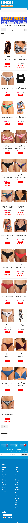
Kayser (16, 502)
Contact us (17, 482)
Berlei (16, 500)
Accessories (5, 473)
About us (4, 482)
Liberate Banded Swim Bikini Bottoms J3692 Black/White (7, 326)
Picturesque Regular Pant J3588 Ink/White (7, 89)
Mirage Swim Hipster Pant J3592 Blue (7, 384)
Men (16, 467)
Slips (3, 476)
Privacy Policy (17, 456)
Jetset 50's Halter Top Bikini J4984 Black (20, 236)
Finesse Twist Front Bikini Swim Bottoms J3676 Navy (7, 207)
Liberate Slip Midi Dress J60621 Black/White (21, 326)
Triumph (17, 499)
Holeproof (17, 506)
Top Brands (18, 493)
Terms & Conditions (6, 486)
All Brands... (18, 508)
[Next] (7, 426)
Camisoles (4, 475)
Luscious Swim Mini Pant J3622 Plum (7, 355)
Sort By (11, 30)
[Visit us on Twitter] (14, 444)
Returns (17, 486)
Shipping (17, 484)
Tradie (16, 504)
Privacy (3, 487)
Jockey (16, 495)
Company (4, 480)
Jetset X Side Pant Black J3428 (21, 297)
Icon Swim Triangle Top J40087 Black (20, 207)
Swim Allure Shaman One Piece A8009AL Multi (20, 118)
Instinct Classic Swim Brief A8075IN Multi (7, 118)
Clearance (17, 475)
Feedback (4, 491)
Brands (6, 14)
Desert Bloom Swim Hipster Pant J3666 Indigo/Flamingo (20, 176)
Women (4, 467)
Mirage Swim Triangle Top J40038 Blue (20, 384)
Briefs (3, 471)
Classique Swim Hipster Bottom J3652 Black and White (7, 177)
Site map (4, 484)
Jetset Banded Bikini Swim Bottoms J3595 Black (7, 266)
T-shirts (17, 473)
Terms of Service (23, 456)
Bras (3, 469)
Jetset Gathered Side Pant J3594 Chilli (7, 297)
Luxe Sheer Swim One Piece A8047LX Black (7, 58)
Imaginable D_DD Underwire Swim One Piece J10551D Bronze (7, 237)
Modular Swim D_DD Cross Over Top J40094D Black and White (20, 59)
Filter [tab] (3, 30)
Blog (3, 489)
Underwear (17, 469)
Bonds (16, 497)
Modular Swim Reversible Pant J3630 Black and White (7, 413)
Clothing (17, 471)
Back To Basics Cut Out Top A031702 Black (20, 89)
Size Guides (18, 489)
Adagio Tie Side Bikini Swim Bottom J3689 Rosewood (20, 147)
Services (17, 480)
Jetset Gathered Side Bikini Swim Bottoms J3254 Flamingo (20, 267)
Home (2, 14)
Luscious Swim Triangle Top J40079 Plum (20, 355)
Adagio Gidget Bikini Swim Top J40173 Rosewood (7, 147)
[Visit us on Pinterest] (23, 444)
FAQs (16, 487)
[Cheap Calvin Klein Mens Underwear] (14, 17)
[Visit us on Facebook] (4, 444)
